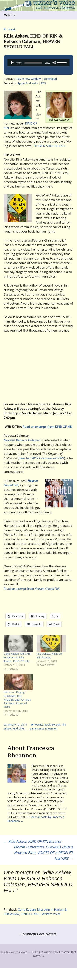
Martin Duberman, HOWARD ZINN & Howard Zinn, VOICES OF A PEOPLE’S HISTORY (43, 852)
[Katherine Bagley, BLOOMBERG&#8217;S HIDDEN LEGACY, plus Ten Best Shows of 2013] (18, 682)
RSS (43, 83)
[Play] (12, 63)
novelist (38, 724)
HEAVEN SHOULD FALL (50, 146)
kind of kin (19, 728)
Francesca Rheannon (44, 728)
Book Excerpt (52, 724)
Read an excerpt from (31, 589)
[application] (38, 62)
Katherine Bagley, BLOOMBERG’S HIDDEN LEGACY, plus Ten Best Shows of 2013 (17, 699)
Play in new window (28, 78)
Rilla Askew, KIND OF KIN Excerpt (49, 655)
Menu (8, 15)
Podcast (10, 29)
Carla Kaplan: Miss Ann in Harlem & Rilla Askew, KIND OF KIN (17, 657)
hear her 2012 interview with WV (41, 458)
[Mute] (54, 63)
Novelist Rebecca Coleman (22, 440)
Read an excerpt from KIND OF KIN (47, 427)
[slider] (62, 62)
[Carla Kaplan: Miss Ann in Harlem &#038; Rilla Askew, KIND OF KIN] (18, 643)
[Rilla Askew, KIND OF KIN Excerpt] (51, 643)
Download (50, 78)
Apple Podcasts (28, 83)
